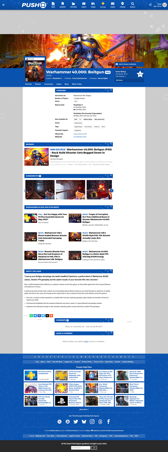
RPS (136, 436)
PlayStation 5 (57, 78)
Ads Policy (109, 362)
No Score (119, 80)
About (43, 362)
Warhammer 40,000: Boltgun (78, 72)
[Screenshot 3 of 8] (101, 189)
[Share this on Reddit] (51, 315)
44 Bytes (88, 430)
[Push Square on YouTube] (67, 422)
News (67, 84)
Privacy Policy (87, 362)
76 (35, 221)
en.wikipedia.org (79, 137)
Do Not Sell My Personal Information (112, 430)
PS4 (75, 119)
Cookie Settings (127, 362)
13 (47, 164)
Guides (58, 84)
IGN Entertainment (72, 430)
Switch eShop (88, 119)
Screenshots (48, 84)
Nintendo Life (40, 436)
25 (79, 240)
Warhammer (78, 123)
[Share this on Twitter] (43, 315)
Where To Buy (77, 84)
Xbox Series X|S (99, 119)
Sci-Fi (103, 127)
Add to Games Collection (127, 64)
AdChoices (96, 430)
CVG (131, 436)
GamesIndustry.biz (121, 436)
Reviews (38, 84)
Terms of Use (98, 362)
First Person (88, 127)
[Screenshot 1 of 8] (40, 189)
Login (154, 6)
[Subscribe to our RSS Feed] (59, 422)
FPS (75, 101)
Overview (28, 84)
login (86, 341)
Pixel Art (96, 127)
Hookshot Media (54, 430)
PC (80, 119)
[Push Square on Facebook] (108, 422)
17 (35, 258)
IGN (96, 436)
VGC (110, 436)
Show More (83, 409)
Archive (117, 362)
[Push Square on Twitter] (75, 422)
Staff (48, 362)
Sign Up (159, 6)
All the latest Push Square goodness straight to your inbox (84, 444)
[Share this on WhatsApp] (31, 315)
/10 (125, 74)
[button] (111, 190)
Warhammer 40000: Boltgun (101, 164)
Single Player (78, 127)
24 (35, 240)
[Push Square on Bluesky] (84, 422)
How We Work (57, 362)
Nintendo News (87, 436)
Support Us (68, 362)
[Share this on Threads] (47, 315)
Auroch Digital (103, 78)
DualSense (77, 130)
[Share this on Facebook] (39, 315)
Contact (77, 362)
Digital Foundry (74, 436)
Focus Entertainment (79, 78)
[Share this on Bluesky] (35, 315)
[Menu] (3, 4)
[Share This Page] (150, 4)
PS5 (90, 164)
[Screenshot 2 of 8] (70, 189)
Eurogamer (103, 436)
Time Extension (61, 436)
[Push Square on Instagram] (92, 422)
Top (37, 362)
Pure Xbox (50, 436)
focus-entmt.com (80, 134)
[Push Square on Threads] (100, 422)
